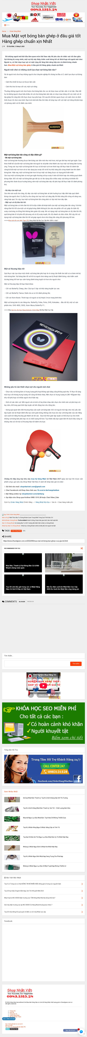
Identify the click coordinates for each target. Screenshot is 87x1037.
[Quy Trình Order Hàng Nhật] (11, 514)
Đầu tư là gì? (5, 517)
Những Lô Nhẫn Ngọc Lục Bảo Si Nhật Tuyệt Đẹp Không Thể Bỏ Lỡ (44, 866)
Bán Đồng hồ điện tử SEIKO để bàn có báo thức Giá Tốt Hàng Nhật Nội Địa (63, 567)
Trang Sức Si (13, 1014)
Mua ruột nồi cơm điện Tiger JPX (18, 220)
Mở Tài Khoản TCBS (15, 1017)
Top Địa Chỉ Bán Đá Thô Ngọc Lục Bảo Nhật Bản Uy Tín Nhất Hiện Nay (45, 837)
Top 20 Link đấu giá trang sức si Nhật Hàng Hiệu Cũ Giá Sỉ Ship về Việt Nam (23, 588)
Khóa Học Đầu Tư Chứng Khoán (11, 526)
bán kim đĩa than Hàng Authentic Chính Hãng (25, 310)
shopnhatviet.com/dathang (33, 494)
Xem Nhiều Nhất (11, 792)
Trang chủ (13, 1011)
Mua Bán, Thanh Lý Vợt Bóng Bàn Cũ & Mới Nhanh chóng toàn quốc (22, 567)
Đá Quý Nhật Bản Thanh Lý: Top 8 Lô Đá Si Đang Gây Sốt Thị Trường (45, 798)
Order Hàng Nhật (15, 31)
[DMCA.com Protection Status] (11, 1030)
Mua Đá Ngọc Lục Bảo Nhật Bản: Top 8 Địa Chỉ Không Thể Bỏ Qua (44, 818)
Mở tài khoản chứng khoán (10, 520)
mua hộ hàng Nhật (38, 479)
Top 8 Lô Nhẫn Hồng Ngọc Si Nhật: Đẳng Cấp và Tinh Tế (41, 827)
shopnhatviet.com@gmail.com (32, 487)
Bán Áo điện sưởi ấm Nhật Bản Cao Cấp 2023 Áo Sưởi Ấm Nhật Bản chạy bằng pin (63, 588)
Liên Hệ (12, 1012)
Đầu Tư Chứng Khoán (8, 523)
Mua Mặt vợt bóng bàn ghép (19, 65)
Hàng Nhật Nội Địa (42, 502)
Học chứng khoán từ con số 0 (14, 1024)
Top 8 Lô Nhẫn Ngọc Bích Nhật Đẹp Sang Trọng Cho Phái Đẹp (43, 856)
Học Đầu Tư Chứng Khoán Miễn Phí (15, 1027)
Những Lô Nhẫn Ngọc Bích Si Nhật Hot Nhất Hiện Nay (40, 847)
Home (4, 31)
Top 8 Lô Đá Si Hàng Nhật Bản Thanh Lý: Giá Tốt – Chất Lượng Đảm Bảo (46, 808)
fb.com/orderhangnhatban (48, 490)
